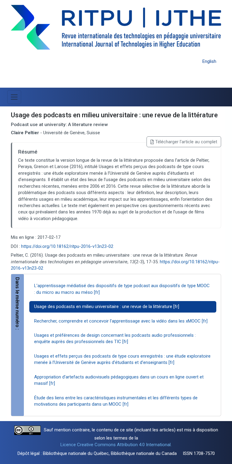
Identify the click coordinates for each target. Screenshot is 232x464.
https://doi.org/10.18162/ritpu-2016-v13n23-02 (67, 246)
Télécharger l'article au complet (186, 141)
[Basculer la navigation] (14, 97)
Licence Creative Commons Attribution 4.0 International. (116, 444)
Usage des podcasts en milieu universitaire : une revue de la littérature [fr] (106, 306)
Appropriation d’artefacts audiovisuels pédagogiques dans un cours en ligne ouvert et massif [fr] (119, 380)
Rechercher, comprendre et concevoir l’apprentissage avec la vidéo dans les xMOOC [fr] (121, 321)
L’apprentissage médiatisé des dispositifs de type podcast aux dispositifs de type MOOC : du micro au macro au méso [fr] (122, 289)
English (209, 61)
